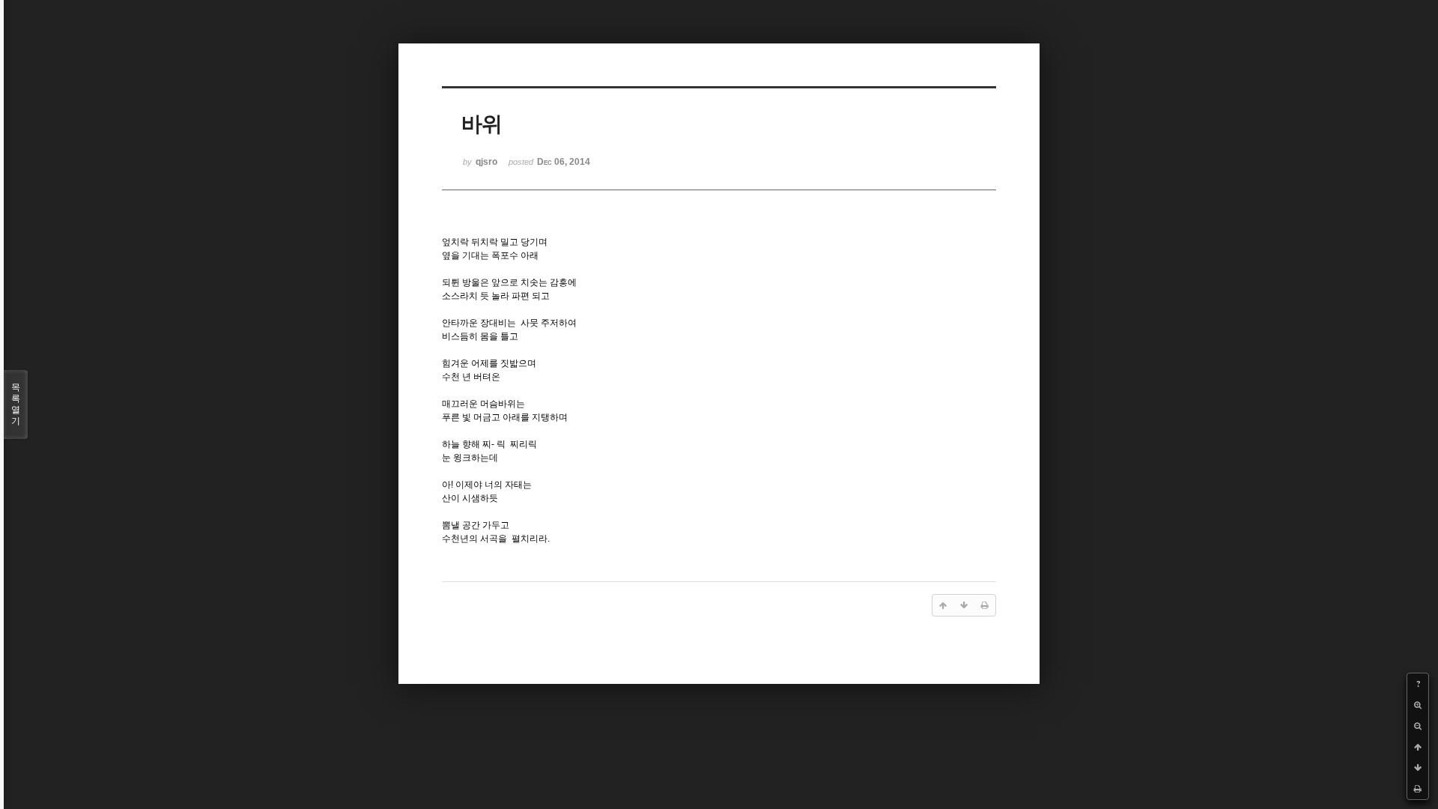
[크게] (1417, 704)
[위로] (1417, 746)
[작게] (1417, 725)
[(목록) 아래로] (1417, 767)
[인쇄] (1417, 788)
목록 (15, 404)
